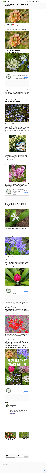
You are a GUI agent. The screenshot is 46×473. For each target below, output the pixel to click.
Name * (7, 455)
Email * (17, 455)
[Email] (14, 413)
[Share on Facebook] (7, 24)
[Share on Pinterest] (12, 24)
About (17, 463)
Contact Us (18, 468)
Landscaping (6, 7)
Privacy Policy (19, 466)
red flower (10, 335)
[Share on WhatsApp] (11, 24)
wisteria (15, 256)
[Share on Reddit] (9, 24)
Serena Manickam (8, 5)
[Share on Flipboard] (13, 24)
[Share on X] (8, 24)
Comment (7, 446)
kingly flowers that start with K (24, 347)
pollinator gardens (12, 186)
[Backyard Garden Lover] (9, 1)
